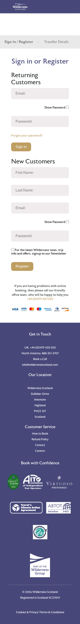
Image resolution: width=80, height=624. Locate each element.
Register (22, 266)
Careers (40, 450)
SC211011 (54, 597)
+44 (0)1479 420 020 (40, 299)
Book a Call (40, 359)
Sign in (21, 147)
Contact (40, 445)
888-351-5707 (50, 353)
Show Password (55, 107)
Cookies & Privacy (27, 612)
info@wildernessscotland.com (40, 364)
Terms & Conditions (52, 612)
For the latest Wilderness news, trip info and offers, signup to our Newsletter (38, 251)
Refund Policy (40, 439)
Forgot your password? (26, 135)
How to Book (40, 433)
